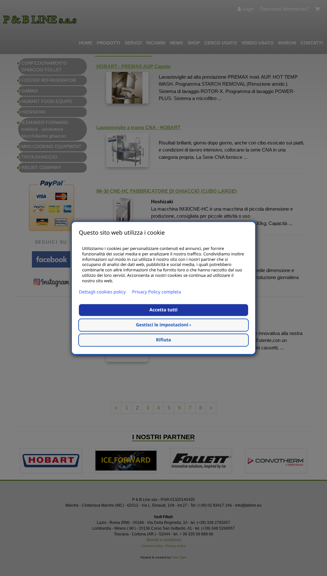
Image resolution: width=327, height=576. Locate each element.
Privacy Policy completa (156, 292)
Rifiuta (163, 340)
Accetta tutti (163, 310)
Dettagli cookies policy (102, 292)
